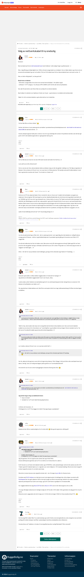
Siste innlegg (13, 7)
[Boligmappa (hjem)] (8, 2)
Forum (19, 7)
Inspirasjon (41, 7)
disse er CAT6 (48, 485)
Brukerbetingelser (69, 563)
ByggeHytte (50, 563)
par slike (58, 473)
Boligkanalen (50, 561)
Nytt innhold (34, 7)
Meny (79, 2)
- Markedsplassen (34, 563)
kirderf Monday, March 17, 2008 (26, 447)
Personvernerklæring (70, 566)
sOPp (26, 423)
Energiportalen (50, 567)
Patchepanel (22, 479)
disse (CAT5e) (37, 485)
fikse (26, 189)
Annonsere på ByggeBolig (71, 564)
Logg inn (70, 2)
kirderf (26, 56)
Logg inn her (54, 104)
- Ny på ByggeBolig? (35, 564)
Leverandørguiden (51, 564)
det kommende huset (37, 66)
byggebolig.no (19, 566)
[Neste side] (59, 108)
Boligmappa (50, 558)
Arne (26, 117)
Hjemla (49, 560)
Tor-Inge (27, 512)
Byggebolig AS (11, 574)
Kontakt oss (67, 560)
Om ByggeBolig (68, 558)
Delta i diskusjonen (50, 539)
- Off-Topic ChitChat (35, 566)
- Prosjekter (33, 560)
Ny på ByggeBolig (69, 561)
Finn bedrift (26, 7)
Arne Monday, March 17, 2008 (26, 315)
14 (52, 108)
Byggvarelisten (50, 566)
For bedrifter (61, 2)
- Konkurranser (33, 561)
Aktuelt (7, 7)
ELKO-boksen (30, 477)
